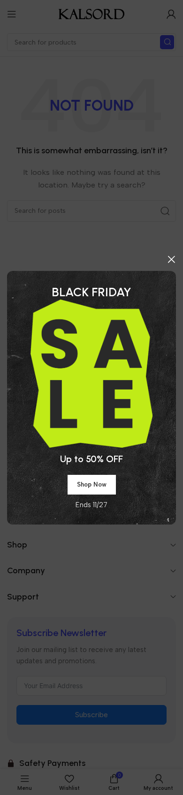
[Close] (171, 259)
